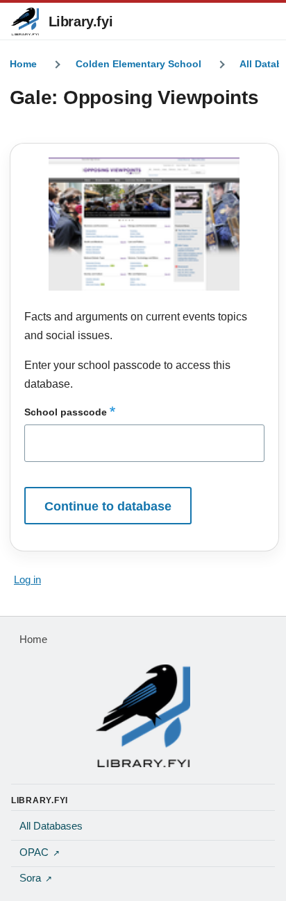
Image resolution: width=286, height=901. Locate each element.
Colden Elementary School (138, 63)
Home (23, 63)
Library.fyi (81, 21)
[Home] (143, 715)
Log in (27, 579)
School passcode (65, 412)
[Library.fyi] (25, 21)
